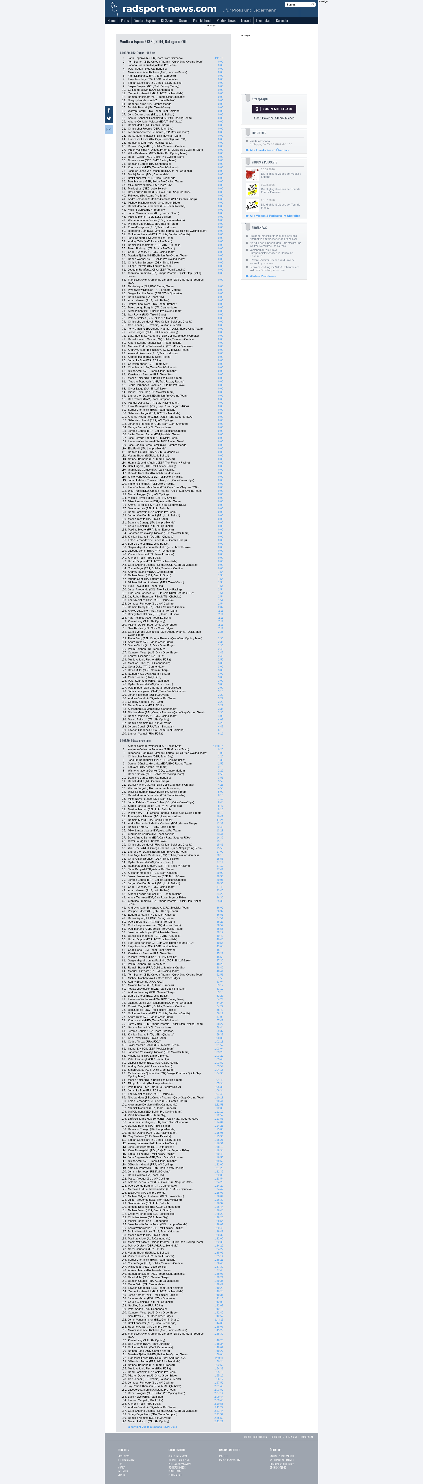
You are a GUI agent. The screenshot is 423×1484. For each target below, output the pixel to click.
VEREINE (122, 1475)
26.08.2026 (281, 173)
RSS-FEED (223, 1456)
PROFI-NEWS (124, 1456)
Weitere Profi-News (263, 276)
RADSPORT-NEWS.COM (229, 1460)
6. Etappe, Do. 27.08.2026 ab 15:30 (271, 143)
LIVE (120, 1463)
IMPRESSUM (307, 1437)
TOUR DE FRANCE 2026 (179, 1460)
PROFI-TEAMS (175, 1471)
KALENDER (123, 1471)
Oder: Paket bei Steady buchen (274, 118)
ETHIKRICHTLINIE (278, 1467)
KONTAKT (292, 1437)
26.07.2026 (280, 204)
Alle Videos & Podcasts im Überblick (275, 215)
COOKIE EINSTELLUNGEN (255, 1437)
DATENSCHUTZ (277, 1437)
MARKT (121, 1467)
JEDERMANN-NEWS (126, 1460)
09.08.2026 (280, 188)
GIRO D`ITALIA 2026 (178, 1456)
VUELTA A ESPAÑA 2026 (180, 1463)
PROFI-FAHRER (175, 1475)
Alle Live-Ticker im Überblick (269, 150)
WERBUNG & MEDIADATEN (282, 1460)
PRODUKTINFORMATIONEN (282, 1463)
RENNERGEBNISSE (177, 1467)
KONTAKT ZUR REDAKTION (282, 1456)
